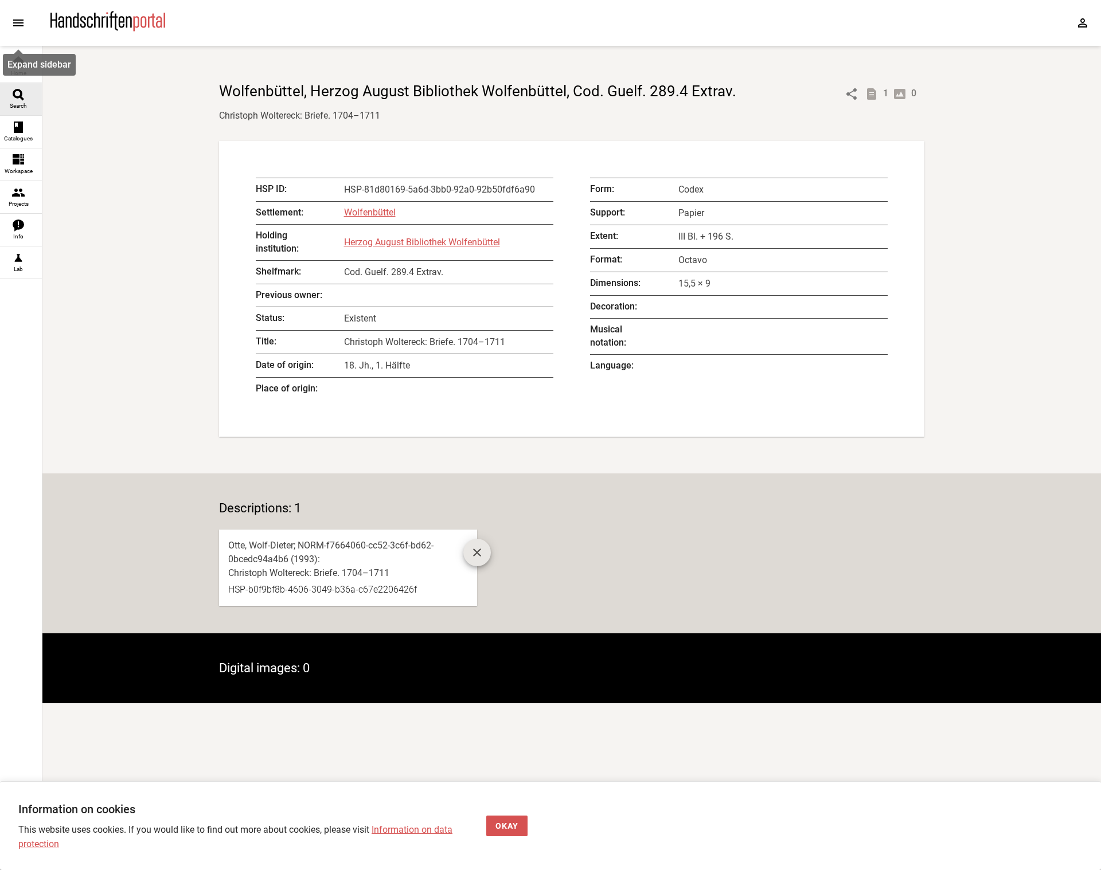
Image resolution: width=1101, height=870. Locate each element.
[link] (21, 66)
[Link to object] (851, 94)
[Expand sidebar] (18, 23)
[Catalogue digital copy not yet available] (477, 552)
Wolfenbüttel (370, 212)
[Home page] (107, 28)
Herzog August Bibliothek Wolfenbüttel (422, 242)
